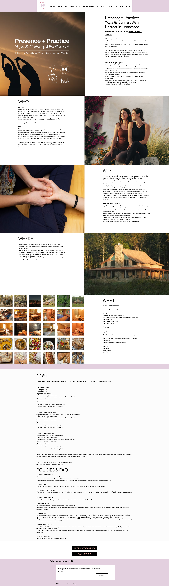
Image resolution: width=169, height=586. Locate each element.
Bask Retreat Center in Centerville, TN (31, 244)
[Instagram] (72, 561)
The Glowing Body (42, 129)
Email (60, 572)
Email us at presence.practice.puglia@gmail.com (51, 538)
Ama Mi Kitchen (32, 113)
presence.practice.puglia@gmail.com (100, 480)
